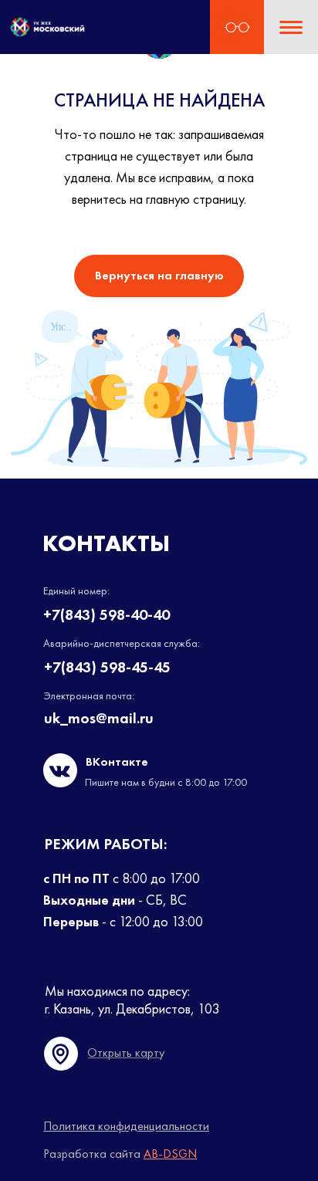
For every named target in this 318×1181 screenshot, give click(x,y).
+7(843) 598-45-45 (107, 667)
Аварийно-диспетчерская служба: (121, 643)
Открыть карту (125, 1052)
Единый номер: (76, 590)
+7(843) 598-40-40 (106, 614)
